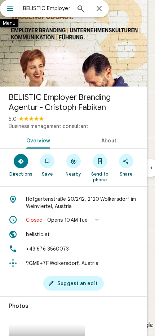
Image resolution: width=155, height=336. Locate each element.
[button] (73, 220)
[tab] (36, 140)
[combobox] (47, 8)
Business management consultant (48, 126)
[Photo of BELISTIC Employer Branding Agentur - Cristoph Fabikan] (73, 43)
